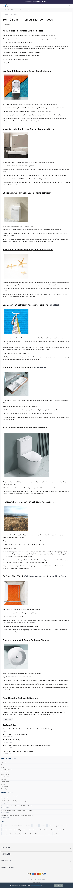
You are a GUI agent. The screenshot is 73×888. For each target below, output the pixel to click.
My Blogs (3, 762)
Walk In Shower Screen (35, 576)
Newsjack (3, 779)
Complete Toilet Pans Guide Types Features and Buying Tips (17, 815)
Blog (6, 10)
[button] (36, 848)
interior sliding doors (6, 769)
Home (2, 10)
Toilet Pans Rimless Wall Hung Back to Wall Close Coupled (16, 810)
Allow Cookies (58, 885)
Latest (3, 784)
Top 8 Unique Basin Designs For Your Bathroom (18, 751)
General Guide (5, 781)
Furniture (3, 764)
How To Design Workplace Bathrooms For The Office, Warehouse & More (26, 745)
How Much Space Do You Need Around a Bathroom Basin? (16, 805)
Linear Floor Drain (57, 576)
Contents (7, 25)
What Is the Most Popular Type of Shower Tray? (14, 801)
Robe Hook (54, 305)
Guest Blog (4, 789)
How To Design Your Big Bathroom (14, 740)
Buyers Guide (4, 772)
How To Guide (5, 774)
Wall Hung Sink (5, 776)
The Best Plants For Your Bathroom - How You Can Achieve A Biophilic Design (28, 729)
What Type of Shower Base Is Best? (10, 796)
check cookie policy (36, 885)
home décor (7, 719)
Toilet (2, 767)
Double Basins (39, 367)
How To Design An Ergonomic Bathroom (15, 734)
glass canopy (4, 786)
